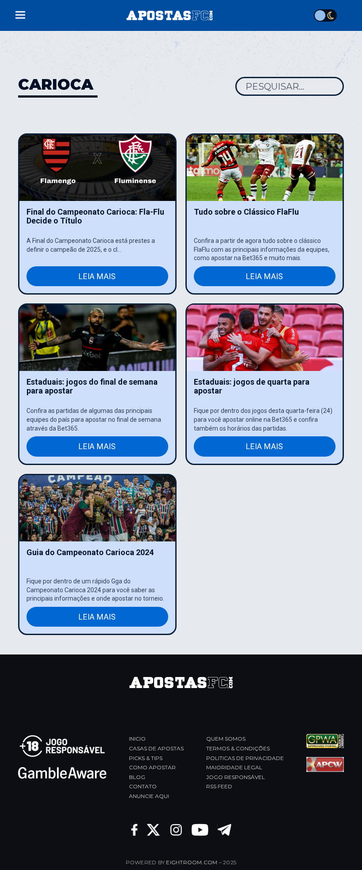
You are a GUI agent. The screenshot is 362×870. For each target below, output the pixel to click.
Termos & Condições (238, 748)
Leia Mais (97, 276)
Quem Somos (225, 738)
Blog (137, 777)
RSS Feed (219, 786)
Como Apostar (152, 767)
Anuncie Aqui (149, 796)
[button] (20, 14)
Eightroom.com (191, 862)
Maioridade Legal (234, 767)
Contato (143, 786)
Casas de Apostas (156, 748)
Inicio (137, 738)
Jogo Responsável (235, 777)
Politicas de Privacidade (245, 758)
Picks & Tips (145, 758)
